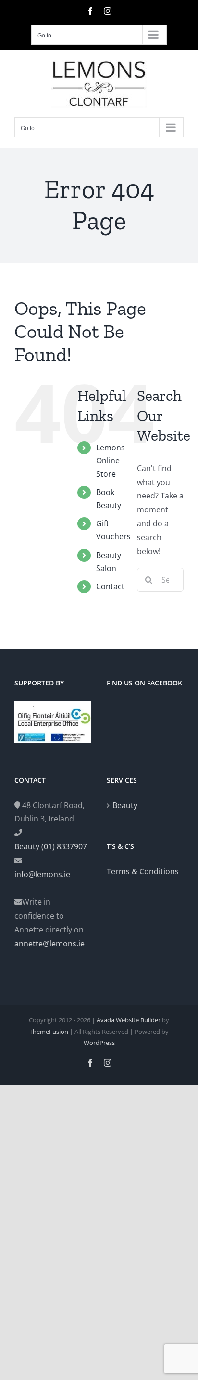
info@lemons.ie (42, 874)
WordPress (99, 1042)
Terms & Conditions (143, 871)
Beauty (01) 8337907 (50, 846)
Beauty (124, 805)
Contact (110, 586)
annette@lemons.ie (49, 943)
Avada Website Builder (129, 1020)
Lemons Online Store (110, 460)
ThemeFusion (48, 1031)
